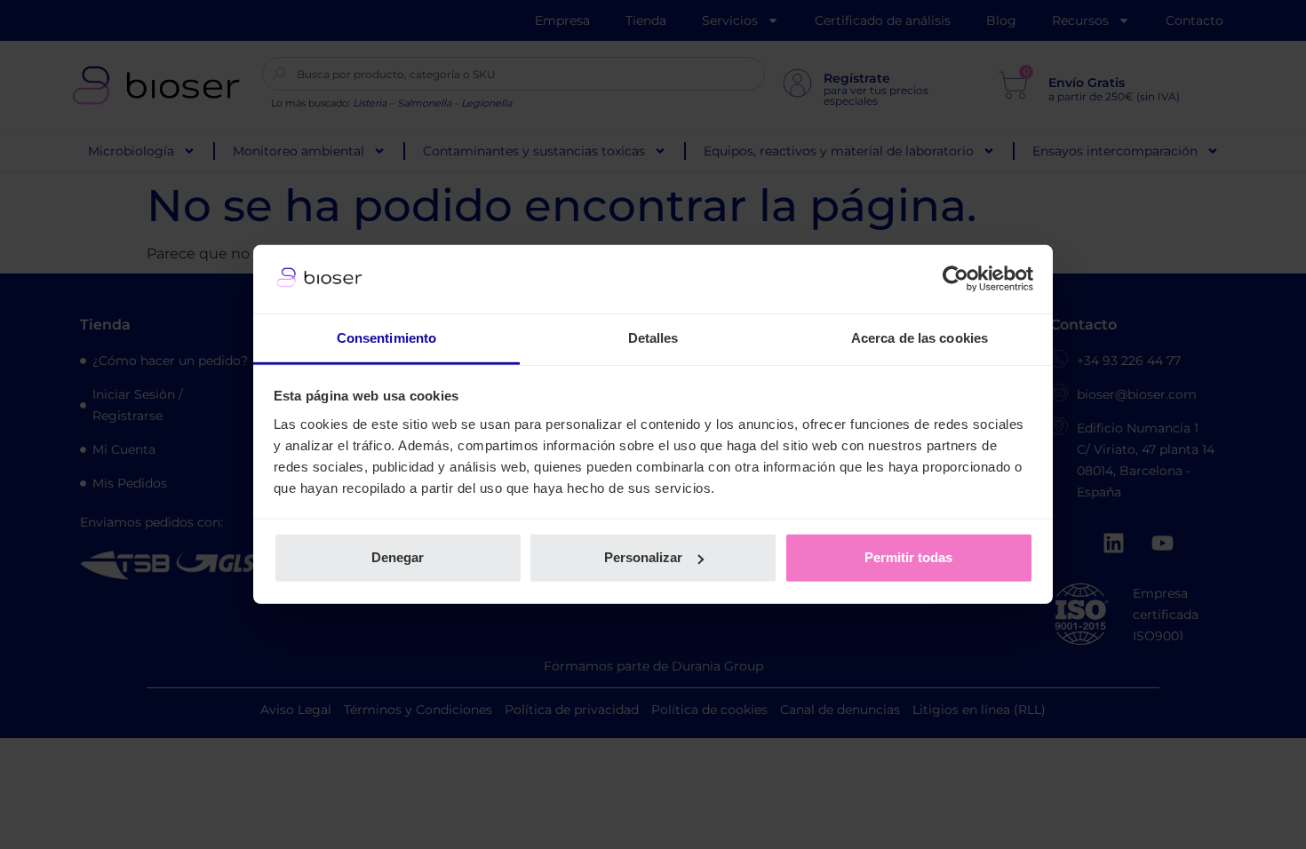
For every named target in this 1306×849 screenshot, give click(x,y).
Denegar (397, 557)
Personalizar (643, 557)
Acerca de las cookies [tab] (919, 337)
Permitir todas (908, 557)
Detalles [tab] (653, 337)
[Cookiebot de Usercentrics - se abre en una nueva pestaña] (955, 279)
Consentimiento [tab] (386, 337)
